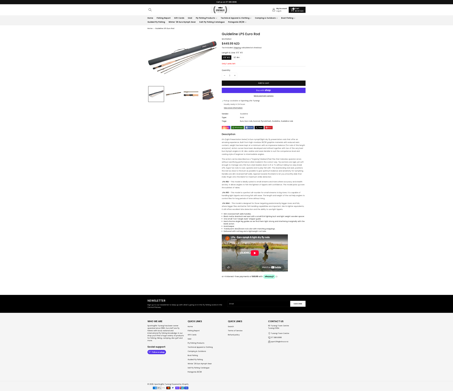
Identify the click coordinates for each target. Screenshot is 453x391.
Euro (242, 121)
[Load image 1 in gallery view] (156, 94)
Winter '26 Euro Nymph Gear (200, 363)
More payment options (263, 96)
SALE (189, 339)
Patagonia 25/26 (236, 22)
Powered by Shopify (180, 384)
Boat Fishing (287, 18)
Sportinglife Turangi (163, 384)
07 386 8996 (276, 337)
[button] (297, 10)
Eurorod (256, 121)
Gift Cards (192, 335)
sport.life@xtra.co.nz (279, 341)
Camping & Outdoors (265, 18)
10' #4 (236, 57)
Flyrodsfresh (266, 121)
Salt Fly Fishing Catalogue (199, 368)
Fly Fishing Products (205, 18)
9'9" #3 (226, 57)
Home (150, 28)
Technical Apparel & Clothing (235, 18)
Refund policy (234, 335)
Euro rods (249, 121)
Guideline (276, 121)
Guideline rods (287, 121)
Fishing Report (194, 330)
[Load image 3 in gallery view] (191, 94)
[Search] (150, 9)
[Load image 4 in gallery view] (208, 94)
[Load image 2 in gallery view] (173, 94)
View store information (233, 108)
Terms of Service (235, 330)
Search (231, 326)
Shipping (237, 47)
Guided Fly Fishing (195, 359)
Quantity (226, 70)
